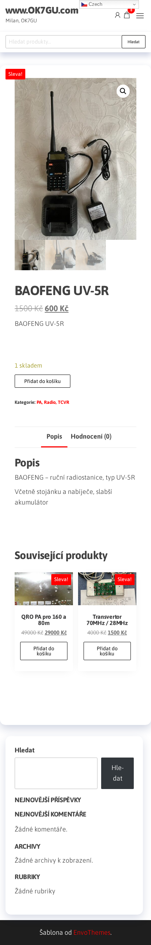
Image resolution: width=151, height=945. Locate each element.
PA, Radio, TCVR (53, 402)
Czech (94, 4)
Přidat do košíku (42, 381)
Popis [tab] (54, 436)
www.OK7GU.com (41, 10)
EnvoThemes (91, 932)
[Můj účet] (118, 14)
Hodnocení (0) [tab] (91, 436)
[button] (140, 15)
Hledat (134, 42)
